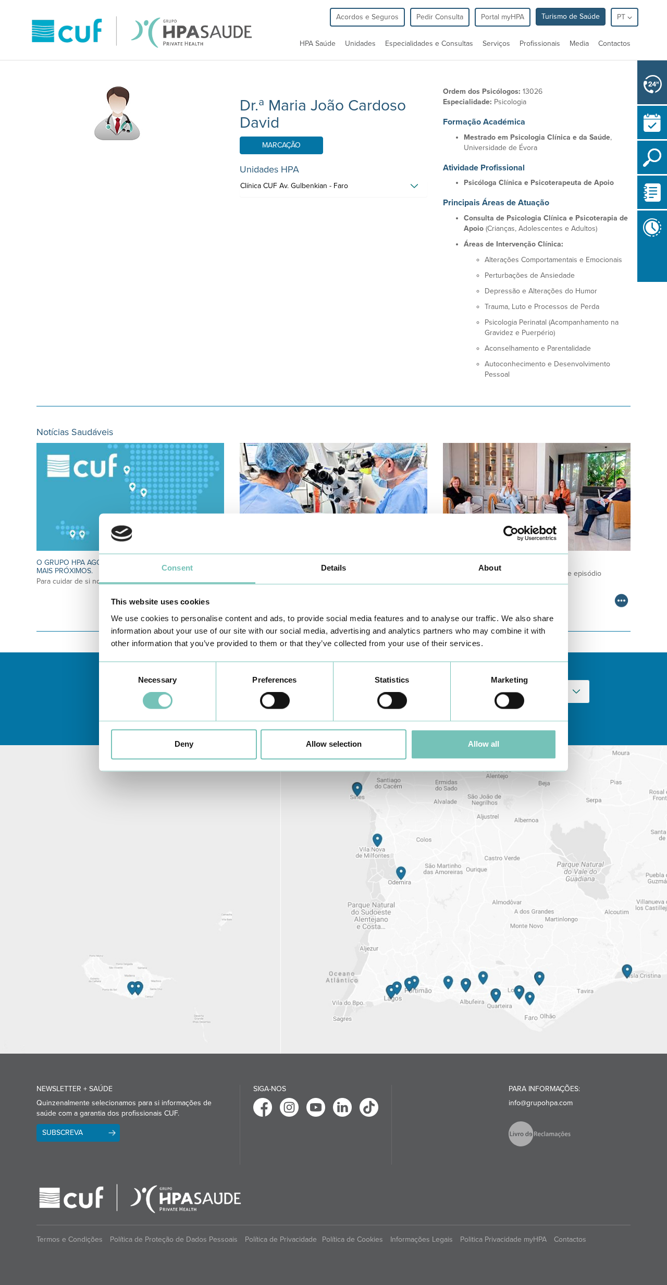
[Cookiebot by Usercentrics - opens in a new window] (511, 533)
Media (579, 43)
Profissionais (540, 43)
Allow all (483, 743)
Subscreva (62, 1132)
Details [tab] (334, 567)
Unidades (360, 43)
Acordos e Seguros (367, 17)
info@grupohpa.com (541, 1102)
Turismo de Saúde (570, 16)
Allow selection (334, 743)
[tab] (333, 188)
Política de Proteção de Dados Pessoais (174, 1239)
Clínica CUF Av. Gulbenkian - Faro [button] (294, 185)
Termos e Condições (69, 1239)
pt (622, 17)
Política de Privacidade (281, 1239)
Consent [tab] (177, 567)
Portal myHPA (502, 17)
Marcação (281, 145)
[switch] (275, 701)
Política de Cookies (352, 1239)
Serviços (496, 43)
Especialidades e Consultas (429, 43)
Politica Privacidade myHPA (503, 1239)
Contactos (614, 43)
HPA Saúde (318, 43)
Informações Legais (421, 1239)
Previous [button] (640, 284)
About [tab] (489, 567)
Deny (184, 743)
